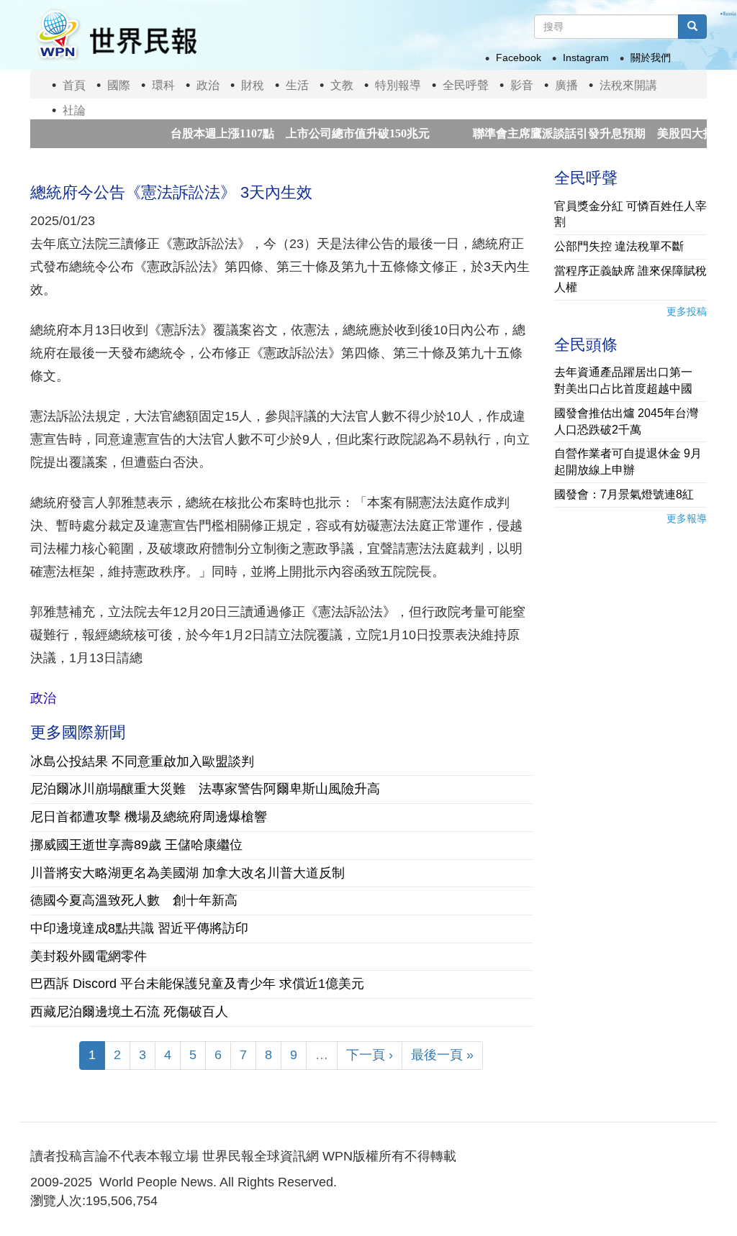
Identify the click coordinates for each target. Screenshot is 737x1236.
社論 (74, 110)
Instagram (586, 57)
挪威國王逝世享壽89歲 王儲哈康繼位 (136, 845)
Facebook (518, 57)
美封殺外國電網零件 (88, 956)
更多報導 (686, 518)
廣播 (566, 85)
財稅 (252, 85)
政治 (208, 85)
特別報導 (398, 85)
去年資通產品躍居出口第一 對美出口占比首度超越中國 (629, 380)
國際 (118, 85)
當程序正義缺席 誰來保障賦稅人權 (630, 279)
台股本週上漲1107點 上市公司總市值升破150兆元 (274, 133)
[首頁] (116, 35)
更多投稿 (686, 311)
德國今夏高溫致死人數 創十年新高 (134, 900)
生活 (297, 85)
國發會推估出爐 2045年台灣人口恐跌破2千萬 (626, 421)
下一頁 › (369, 1055)
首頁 (74, 85)
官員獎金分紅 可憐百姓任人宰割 (630, 214)
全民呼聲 (466, 85)
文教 (341, 85)
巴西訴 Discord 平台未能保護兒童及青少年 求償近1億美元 (197, 983)
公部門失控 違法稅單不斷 (619, 246)
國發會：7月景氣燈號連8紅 (624, 494)
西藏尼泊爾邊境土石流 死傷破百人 (129, 1011)
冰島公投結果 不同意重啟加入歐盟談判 (142, 761)
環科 (163, 85)
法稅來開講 (628, 85)
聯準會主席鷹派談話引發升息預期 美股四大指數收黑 (586, 133)
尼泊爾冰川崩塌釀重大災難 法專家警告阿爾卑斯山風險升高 (205, 789)
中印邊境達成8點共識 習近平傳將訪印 (139, 928)
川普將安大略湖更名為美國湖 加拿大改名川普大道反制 (187, 873)
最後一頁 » (442, 1055)
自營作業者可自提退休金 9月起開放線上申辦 (628, 461)
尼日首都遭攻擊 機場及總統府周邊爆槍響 (155, 817)
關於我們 (650, 57)
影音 (521, 85)
